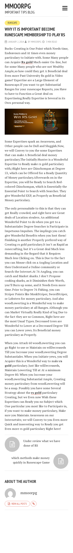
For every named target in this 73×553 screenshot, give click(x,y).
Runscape (12, 22)
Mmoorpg (18, 6)
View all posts (19, 503)
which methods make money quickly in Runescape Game (30, 460)
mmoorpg (36, 41)
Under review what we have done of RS (41, 443)
